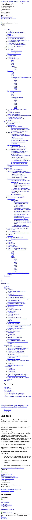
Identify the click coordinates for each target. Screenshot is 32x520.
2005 (15, 271)
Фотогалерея (11, 245)
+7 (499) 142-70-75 (6, 506)
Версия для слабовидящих (8, 18)
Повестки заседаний (13, 58)
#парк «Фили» (19, 468)
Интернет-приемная (6, 17)
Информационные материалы (19, 239)
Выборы (10, 234)
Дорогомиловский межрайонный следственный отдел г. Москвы (20, 190)
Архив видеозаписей (17, 97)
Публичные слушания (14, 112)
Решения (10, 71)
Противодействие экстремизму (20, 226)
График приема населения (22, 183)
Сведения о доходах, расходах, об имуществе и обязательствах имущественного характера (20, 162)
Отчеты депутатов (16, 51)
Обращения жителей (14, 145)
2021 (15, 69)
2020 (15, 83)
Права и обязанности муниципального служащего (19, 139)
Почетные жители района (15, 46)
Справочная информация (21, 208)
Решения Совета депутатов (19, 177)
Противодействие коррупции (16, 149)
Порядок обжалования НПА (16, 118)
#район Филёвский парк (8, 468)
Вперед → (9, 474)
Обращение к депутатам (18, 146)
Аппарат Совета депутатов (12, 122)
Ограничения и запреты (18, 142)
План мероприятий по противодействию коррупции (19, 158)
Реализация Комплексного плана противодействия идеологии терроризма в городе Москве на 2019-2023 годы (22, 220)
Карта (9, 34)
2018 (15, 86)
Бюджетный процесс (14, 114)
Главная (6, 286)
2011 (15, 262)
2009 (15, 265)
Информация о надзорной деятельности (21, 185)
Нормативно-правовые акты (16, 37)
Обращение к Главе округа (19, 148)
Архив (13, 66)
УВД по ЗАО (14, 192)
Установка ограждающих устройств (18, 171)
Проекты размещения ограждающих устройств (18, 174)
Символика (11, 35)
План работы (11, 57)
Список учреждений (13, 41)
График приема (12, 55)
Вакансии (14, 143)
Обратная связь (5, 283)
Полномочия (11, 125)
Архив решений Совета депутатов (21, 77)
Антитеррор (14, 200)
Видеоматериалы (12, 246)
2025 (12, 61)
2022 (15, 68)
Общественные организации (16, 43)
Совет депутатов (9, 47)
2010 (15, 263)
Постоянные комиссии (14, 54)
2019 (15, 84)
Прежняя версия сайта (7, 509)
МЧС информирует (16, 194)
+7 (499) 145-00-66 (6, 505)
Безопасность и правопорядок (16, 179)
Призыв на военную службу (16, 196)
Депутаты (10, 49)
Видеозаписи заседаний (14, 91)
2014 (15, 89)
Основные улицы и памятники (17, 44)
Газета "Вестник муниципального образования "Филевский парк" (17, 248)
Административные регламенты (20, 129)
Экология (10, 236)
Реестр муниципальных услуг (19, 128)
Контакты (7, 276)
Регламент (10, 120)
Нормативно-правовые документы (21, 172)
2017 (15, 88)
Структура (11, 123)
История (10, 31)
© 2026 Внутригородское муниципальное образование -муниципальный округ (9, 477)
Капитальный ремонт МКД (15, 169)
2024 (12, 63)
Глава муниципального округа (16, 38)
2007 (15, 268)
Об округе (7, 29)
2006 (15, 270)
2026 (12, 60)
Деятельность (8, 168)
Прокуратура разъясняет (21, 188)
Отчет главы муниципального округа (18, 40)
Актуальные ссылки (20, 225)
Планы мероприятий (14, 231)
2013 (15, 259)
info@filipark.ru (5, 502)
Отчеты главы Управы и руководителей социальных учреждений (19, 116)
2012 (15, 260)
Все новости (4, 472)
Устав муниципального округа (16, 32)
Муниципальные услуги (15, 126)
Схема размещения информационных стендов (17, 396)
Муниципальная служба (15, 132)
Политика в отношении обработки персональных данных (11, 490)
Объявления (11, 243)
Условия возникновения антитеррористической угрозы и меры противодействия (21, 204)
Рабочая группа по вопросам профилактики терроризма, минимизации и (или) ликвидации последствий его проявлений (22, 213)
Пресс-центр (7, 240)
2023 (15, 52)
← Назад (3, 474)
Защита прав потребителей (15, 237)
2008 (15, 266)
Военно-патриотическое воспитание (18, 233)
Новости (10, 242)
